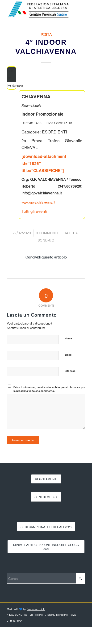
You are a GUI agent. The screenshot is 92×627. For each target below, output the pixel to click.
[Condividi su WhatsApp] (39, 271)
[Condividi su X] (26, 271)
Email (68, 354)
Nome (68, 338)
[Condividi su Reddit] (65, 271)
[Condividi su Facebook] (13, 271)
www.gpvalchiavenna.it (38, 202)
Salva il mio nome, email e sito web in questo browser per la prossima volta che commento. (49, 389)
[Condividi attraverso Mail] (78, 271)
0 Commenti (47, 233)
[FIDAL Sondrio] (38, 9)
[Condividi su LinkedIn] (52, 271)
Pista (46, 34)
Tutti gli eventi (34, 211)
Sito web (70, 371)
